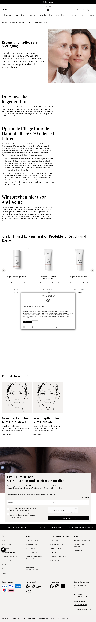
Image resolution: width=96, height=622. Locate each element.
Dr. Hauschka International (9, 556)
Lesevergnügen (78, 550)
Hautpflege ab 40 (41, 161)
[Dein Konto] (83, 10)
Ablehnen (35, 321)
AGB (27, 563)
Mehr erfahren (7, 435)
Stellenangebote (6, 544)
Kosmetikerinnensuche (56, 544)
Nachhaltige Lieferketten (9, 552)
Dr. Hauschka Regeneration (41, 159)
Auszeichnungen (78, 554)
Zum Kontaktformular (80, 604)
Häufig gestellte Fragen (32, 540)
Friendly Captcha (73, 512)
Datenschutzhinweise (23, 508)
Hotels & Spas (54, 552)
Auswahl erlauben (65, 327)
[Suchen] (78, 10)
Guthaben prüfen (31, 548)
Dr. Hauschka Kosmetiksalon (58, 556)
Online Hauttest (48, 2)
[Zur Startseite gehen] (48, 8)
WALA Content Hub (63, 618)
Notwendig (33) (28, 327)
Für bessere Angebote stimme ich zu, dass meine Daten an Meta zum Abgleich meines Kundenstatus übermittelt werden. (26, 515)
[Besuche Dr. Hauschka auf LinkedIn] (63, 586)
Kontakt (4, 565)
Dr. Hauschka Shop (55, 560)
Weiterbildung (6, 569)
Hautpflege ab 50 (16, 182)
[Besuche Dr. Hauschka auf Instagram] (57, 586)
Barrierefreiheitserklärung (46, 618)
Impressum (5, 618)
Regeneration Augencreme (16, 277)
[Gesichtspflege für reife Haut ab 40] (17, 397)
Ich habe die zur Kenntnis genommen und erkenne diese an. (23, 509)
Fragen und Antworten (8, 560)
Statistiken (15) (47, 327)
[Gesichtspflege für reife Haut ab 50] (48, 397)
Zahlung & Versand (31, 552)
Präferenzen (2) (37, 327)
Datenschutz (15, 618)
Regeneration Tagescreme (79, 277)
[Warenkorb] (92, 10)
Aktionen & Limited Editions (82, 540)
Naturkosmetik (56, 527)
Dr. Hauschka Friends (32, 544)
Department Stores (55, 548)
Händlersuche (54, 540)
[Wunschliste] (88, 10)
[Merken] (27, 248)
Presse (4, 573)
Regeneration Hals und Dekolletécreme (48, 278)
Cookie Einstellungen (29, 618)
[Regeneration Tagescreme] (79, 259)
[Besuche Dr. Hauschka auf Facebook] (52, 586)
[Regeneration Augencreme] (16, 259)
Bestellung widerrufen (84, 609)
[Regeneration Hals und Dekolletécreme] (48, 259)
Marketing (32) (55, 327)
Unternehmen (6, 540)
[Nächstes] (92, 270)
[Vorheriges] (4, 270)
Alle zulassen (27, 321)
